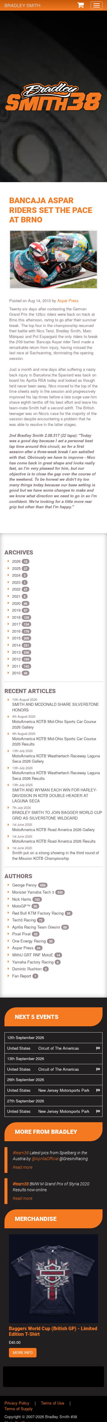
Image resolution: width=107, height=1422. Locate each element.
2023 (16, 582)
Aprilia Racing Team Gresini (39, 927)
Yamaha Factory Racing (35, 962)
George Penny (28, 885)
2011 (16, 666)
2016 (16, 631)
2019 (16, 610)
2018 (16, 617)
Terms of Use (52, 1403)
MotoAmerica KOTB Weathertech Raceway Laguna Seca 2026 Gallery (56, 758)
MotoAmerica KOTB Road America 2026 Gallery (53, 829)
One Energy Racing (32, 941)
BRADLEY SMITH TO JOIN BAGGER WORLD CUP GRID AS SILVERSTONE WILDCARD (57, 815)
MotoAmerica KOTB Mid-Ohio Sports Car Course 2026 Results (54, 741)
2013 (16, 652)
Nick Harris (26, 899)
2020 (16, 603)
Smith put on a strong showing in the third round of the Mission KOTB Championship (55, 855)
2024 (16, 575)
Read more (22, 1167)
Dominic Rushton (29, 968)
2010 (16, 673)
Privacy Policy (16, 1403)
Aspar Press (68, 300)
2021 (16, 596)
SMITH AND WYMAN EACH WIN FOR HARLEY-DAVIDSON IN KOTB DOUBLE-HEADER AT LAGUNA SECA (54, 795)
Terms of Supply (18, 1408)
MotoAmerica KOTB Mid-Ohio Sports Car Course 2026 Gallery (54, 724)
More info (23, 1352)
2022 (16, 589)
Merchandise (35, 1218)
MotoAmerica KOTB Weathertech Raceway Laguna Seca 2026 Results (56, 775)
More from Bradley (46, 1131)
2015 (16, 638)
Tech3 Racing (27, 920)
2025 (16, 568)
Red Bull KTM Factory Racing (41, 913)
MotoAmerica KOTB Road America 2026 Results (54, 841)
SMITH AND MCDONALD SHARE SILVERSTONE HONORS (55, 707)
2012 (16, 659)
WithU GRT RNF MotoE (36, 955)
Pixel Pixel (24, 934)
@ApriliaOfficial (45, 1158)
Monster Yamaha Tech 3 (37, 892)
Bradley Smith (22, 5)
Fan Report (24, 976)
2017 (16, 624)
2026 (16, 561)
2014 (16, 645)
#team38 (21, 1152)
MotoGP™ (24, 906)
